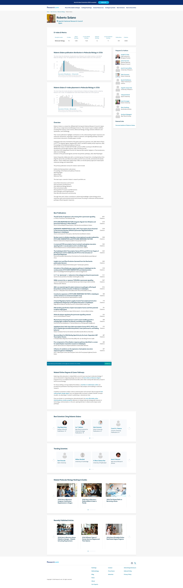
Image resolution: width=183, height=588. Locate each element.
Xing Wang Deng (62, 427)
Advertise (110, 574)
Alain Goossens (125, 74)
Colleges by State (110, 7)
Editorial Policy (128, 571)
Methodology (95, 571)
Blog (93, 574)
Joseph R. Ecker (125, 54)
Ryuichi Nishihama (126, 80)
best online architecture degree (92, 378)
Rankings (94, 568)
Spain (60, 23)
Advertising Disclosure (130, 568)
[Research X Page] (135, 563)
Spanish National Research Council (70, 21)
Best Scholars (121, 7)
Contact (110, 568)
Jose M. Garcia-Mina (126, 68)
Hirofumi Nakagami (126, 114)
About (93, 581)
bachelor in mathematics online (89, 385)
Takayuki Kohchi (125, 95)
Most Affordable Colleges (72, 7)
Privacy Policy (127, 574)
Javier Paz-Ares (125, 61)
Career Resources (98, 7)
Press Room (111, 571)
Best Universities (131, 7)
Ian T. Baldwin (79, 427)
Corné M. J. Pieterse (116, 428)
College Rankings (86, 7)
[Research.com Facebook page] (132, 563)
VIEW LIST (103, 2)
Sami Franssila (61, 460)
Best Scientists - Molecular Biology (58, 11)
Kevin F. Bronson (115, 459)
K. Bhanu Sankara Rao (99, 460)
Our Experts (95, 584)
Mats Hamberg (125, 107)
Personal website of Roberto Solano (125, 125)
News (93, 577)
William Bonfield (80, 459)
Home (48, 11)
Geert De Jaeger (125, 101)
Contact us (107, 363)
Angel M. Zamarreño (126, 88)
